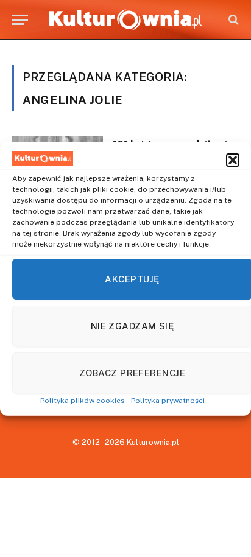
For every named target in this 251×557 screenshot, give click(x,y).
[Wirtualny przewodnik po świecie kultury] (125, 20)
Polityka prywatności (168, 400)
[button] (233, 160)
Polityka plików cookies (82, 400)
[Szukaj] (232, 19)
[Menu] (20, 19)
